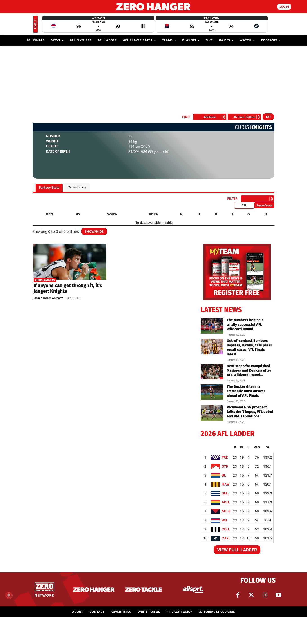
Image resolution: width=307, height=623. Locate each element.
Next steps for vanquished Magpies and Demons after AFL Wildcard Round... (249, 370)
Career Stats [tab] (77, 187)
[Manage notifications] (8, 595)
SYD (225, 466)
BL (224, 475)
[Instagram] (264, 595)
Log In (284, 7)
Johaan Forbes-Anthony (48, 297)
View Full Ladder (237, 549)
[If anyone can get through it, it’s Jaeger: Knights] (69, 262)
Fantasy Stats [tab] (49, 188)
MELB (226, 511)
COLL (226, 529)
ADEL (226, 502)
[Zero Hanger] (154, 6)
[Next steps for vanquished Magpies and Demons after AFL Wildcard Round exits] (212, 371)
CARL (226, 538)
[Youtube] (278, 595)
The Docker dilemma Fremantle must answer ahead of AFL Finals (246, 391)
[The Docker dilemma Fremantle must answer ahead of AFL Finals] (212, 392)
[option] (98, 24)
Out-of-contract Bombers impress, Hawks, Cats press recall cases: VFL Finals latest (249, 347)
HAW (225, 484)
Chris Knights (45, 280)
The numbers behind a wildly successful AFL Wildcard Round (245, 324)
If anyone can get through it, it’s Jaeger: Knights (67, 288)
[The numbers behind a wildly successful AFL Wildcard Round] (212, 326)
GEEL (225, 493)
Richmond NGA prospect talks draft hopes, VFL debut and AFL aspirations (250, 411)
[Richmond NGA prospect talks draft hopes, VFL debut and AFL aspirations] (212, 413)
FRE (225, 457)
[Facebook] (237, 595)
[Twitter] (251, 595)
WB (224, 520)
